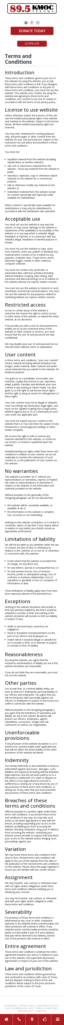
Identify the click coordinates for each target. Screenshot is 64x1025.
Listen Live (32, 43)
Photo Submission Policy (19, 1008)
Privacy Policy (27, 1005)
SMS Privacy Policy (48, 1005)
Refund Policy (25, 1011)
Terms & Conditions (46, 1008)
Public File (40, 1011)
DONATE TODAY (32, 31)
